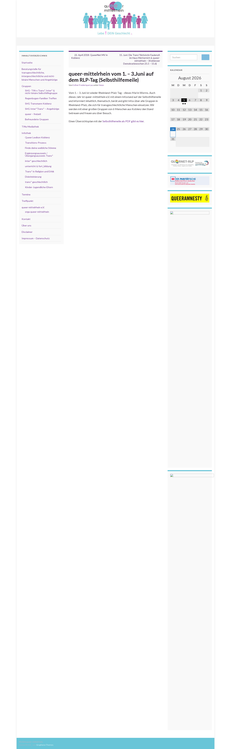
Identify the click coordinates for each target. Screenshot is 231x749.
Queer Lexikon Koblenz (37, 137)
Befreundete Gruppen (37, 119)
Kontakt (26, 219)
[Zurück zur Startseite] (115, 18)
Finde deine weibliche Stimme (40, 147)
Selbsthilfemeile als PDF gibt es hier (123, 121)
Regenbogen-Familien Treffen (41, 98)
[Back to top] (223, 741)
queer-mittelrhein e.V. (33, 207)
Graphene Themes (44, 745)
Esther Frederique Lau (83, 85)
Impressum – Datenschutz (36, 238)
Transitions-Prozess (35, 142)
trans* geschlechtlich (36, 181)
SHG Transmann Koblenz (38, 103)
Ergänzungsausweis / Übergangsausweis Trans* (39, 154)
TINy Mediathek (30, 126)
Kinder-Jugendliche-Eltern (39, 187)
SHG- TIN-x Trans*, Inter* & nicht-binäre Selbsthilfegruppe (41, 91)
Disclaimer (27, 231)
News (101, 85)
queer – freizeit (33, 114)
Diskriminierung (33, 176)
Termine (26, 194)
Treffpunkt (27, 200)
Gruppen (26, 86)
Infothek (26, 133)
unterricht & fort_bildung (38, 166)
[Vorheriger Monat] (173, 78)
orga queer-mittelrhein (37, 211)
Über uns (26, 225)
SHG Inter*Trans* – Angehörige (42, 108)
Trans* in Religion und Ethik (39, 171)
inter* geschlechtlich (36, 160)
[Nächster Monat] (206, 78)
